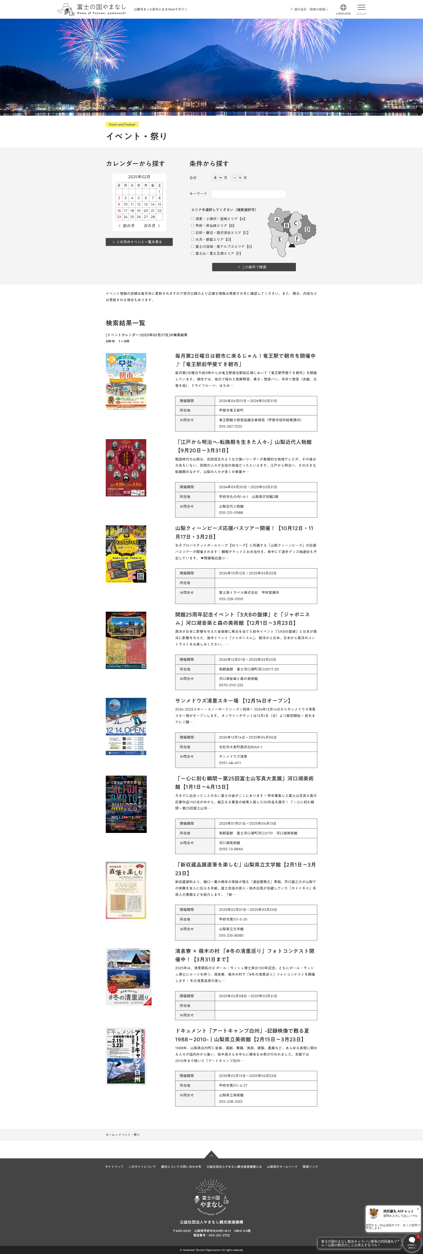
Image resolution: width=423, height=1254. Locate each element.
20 (146, 210)
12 (139, 204)
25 (132, 217)
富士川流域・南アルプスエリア (220, 246)
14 (153, 204)
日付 (193, 178)
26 (139, 217)
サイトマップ (114, 1166)
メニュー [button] (361, 13)
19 (139, 210)
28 (153, 217)
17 (125, 210)
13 (146, 204)
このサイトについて (142, 1166)
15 (159, 204)
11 (132, 204)
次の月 (150, 226)
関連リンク (310, 1166)
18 (132, 210)
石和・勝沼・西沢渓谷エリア (218, 232)
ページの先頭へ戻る (211, 1154)
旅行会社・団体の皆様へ (311, 9)
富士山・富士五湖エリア (214, 253)
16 (119, 210)
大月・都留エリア (209, 239)
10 (126, 204)
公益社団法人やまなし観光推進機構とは (234, 1166)
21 (152, 210)
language (343, 13)
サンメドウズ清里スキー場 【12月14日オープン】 (234, 700)
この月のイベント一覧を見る (139, 242)
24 (126, 217)
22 (159, 210)
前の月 (129, 226)
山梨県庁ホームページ (282, 1166)
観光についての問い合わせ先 (181, 1166)
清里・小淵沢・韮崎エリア (216, 219)
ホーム (110, 1134)
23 (119, 217)
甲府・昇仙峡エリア (211, 225)
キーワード (198, 193)
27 (146, 217)
